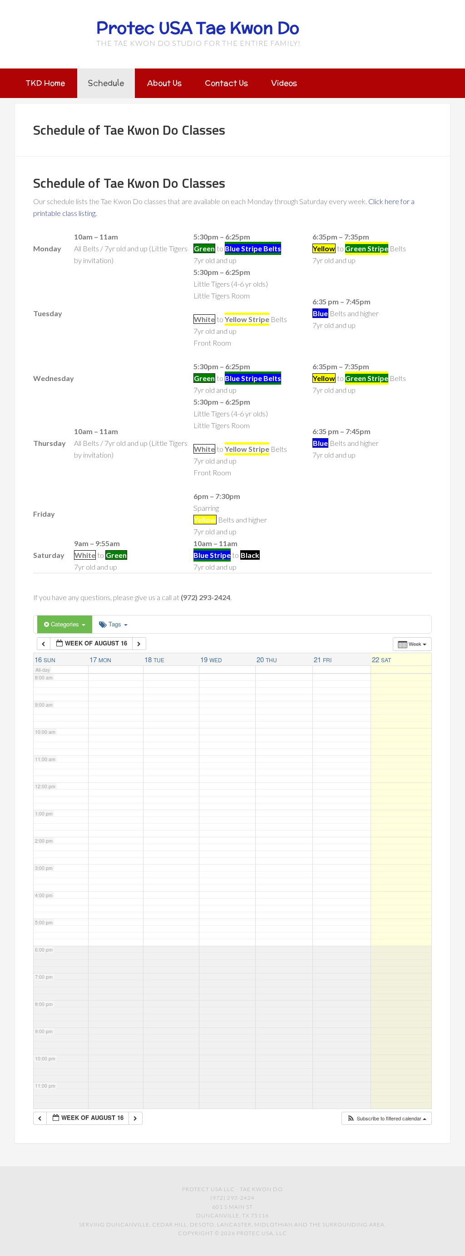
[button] (386, 1118)
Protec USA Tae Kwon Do (197, 27)
